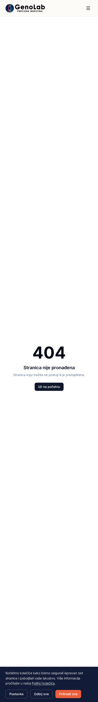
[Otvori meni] (88, 8)
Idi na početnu (49, 387)
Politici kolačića (43, 683)
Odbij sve (41, 694)
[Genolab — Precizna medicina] (25, 8)
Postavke (16, 694)
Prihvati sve (68, 694)
